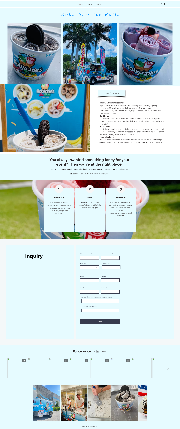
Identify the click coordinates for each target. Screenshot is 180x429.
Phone (82, 276)
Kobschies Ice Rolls (89, 14)
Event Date (84, 263)
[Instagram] (165, 4)
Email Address (106, 263)
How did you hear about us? (89, 306)
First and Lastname (85, 254)
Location (103, 276)
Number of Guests (105, 287)
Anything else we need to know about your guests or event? (97, 297)
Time (81, 287)
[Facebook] (161, 4)
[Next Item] (144, 403)
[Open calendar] (96, 267)
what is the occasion (106, 254)
